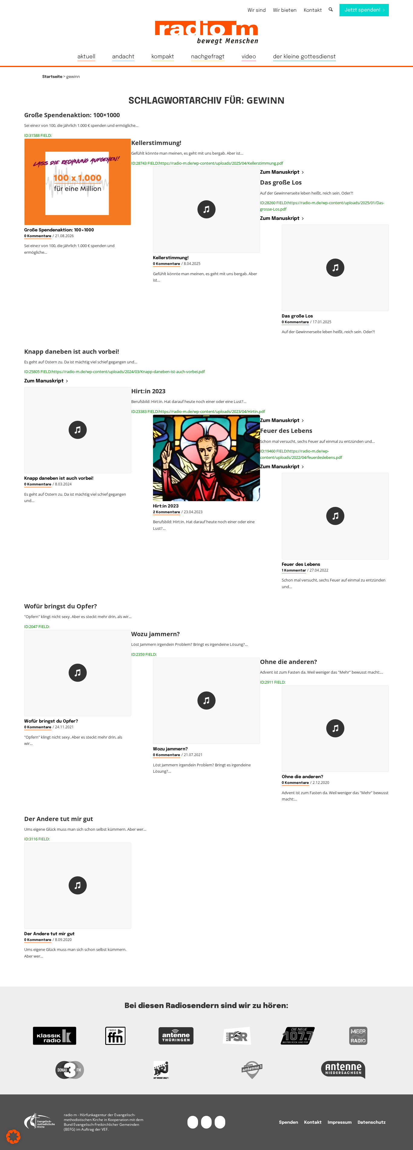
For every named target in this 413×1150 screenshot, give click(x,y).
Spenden (288, 1122)
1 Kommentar (294, 570)
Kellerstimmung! (171, 258)
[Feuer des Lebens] (335, 516)
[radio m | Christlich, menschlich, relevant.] (206, 33)
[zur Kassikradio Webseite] (54, 1036)
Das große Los (297, 316)
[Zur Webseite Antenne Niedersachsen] (343, 1070)
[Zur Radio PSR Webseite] (237, 1036)
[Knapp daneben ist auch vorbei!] (77, 430)
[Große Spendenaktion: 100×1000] (77, 182)
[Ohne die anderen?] (335, 728)
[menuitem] (256, 10)
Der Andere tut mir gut (49, 934)
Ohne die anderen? (302, 777)
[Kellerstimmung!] (206, 209)
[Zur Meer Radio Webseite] (358, 1036)
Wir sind (257, 10)
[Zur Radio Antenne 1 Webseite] (252, 1070)
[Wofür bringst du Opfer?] (77, 673)
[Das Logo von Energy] (161, 1070)
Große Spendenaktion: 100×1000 (59, 230)
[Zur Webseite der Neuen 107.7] (298, 1036)
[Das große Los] (335, 267)
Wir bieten (285, 10)
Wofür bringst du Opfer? (51, 721)
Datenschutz (371, 1122)
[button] (13, 1136)
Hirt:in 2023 (166, 506)
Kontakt (313, 10)
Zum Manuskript (280, 172)
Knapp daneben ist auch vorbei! (58, 478)
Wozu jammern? (170, 749)
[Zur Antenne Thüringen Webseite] (176, 1036)
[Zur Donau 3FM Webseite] (69, 1070)
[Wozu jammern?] (206, 701)
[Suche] (331, 9)
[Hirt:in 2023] (206, 458)
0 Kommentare (37, 236)
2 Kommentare (166, 512)
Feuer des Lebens (301, 564)
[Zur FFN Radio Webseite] (115, 1036)
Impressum (340, 1122)
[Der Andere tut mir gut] (77, 885)
